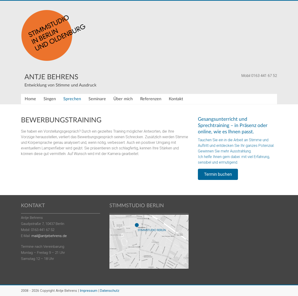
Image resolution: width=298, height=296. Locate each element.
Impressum (88, 291)
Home (30, 99)
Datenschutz (109, 291)
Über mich (123, 99)
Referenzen (150, 99)
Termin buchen (218, 174)
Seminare (97, 99)
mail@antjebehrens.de (49, 236)
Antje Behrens (51, 77)
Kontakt (176, 99)
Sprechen (72, 99)
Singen (50, 99)
